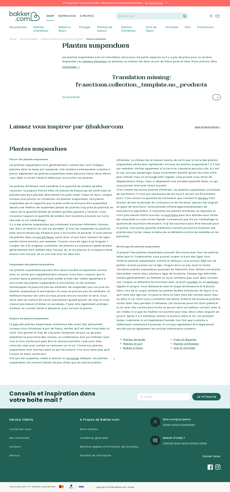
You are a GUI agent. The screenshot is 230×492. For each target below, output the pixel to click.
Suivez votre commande (179, 424)
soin (15, 324)
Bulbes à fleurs (64, 29)
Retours (14, 455)
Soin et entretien (184, 348)
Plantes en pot (132, 344)
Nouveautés (18, 27)
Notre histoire (89, 429)
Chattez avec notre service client (185, 443)
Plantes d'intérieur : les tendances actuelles (62, 39)
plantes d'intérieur (95, 61)
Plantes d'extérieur (40, 29)
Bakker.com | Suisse (124, 487)
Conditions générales (94, 438)
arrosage (73, 358)
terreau (203, 198)
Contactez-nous (20, 429)
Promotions (205, 27)
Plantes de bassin (104, 29)
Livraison (15, 446)
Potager (85, 27)
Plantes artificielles (186, 344)
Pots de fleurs (151, 29)
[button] (50, 16)
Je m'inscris (206, 397)
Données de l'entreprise (95, 455)
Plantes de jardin (134, 339)
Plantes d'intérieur (128, 29)
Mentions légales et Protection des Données (109, 446)
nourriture (171, 215)
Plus (188, 27)
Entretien (172, 27)
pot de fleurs (45, 237)
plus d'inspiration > (208, 127)
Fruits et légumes (185, 339)
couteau (192, 282)
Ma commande (19, 438)
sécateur (213, 282)
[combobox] (152, 16)
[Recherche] (184, 16)
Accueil (12, 39)
